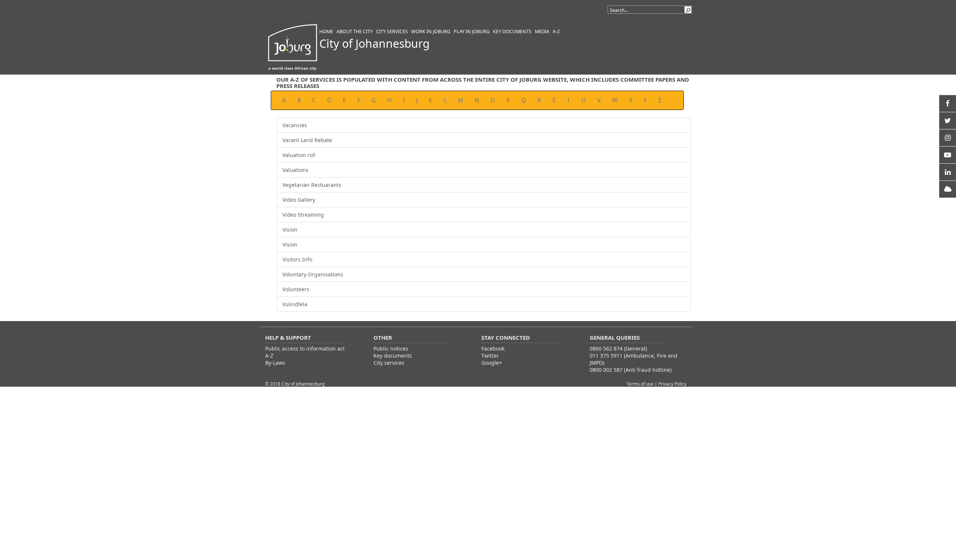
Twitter (490, 355)
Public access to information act (305, 348)
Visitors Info (297, 259)
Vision (289, 229)
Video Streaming (303, 214)
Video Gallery (298, 199)
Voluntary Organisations (312, 274)
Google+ (491, 362)
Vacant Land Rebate (307, 140)
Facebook (493, 348)
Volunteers (295, 289)
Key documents (392, 355)
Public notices (390, 348)
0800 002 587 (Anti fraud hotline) (630, 369)
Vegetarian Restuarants (311, 184)
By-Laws (275, 362)
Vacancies (294, 125)
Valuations (295, 169)
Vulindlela (294, 304)
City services (388, 362)
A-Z (269, 355)
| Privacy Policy (670, 384)
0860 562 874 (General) (618, 348)
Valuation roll (299, 154)
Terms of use (641, 384)
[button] (688, 9)
